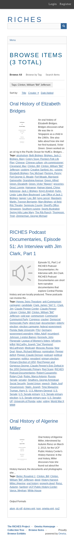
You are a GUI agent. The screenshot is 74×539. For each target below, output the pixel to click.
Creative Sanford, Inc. (41, 169)
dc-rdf (19, 508)
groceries (58, 184)
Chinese (20, 162)
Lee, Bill (31, 198)
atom (12, 508)
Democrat (55, 319)
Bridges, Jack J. (52, 155)
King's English (46, 191)
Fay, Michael (36, 173)
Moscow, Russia (44, 348)
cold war (25, 315)
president (35, 358)
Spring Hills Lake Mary (22, 212)
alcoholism (22, 155)
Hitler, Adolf (40, 333)
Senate (13, 380)
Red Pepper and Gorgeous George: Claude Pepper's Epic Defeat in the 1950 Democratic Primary (37, 366)
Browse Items (36, 530)
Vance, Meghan (18, 490)
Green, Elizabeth (19, 184)
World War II (57, 401)
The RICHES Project (18, 526)
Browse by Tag (34, 74)
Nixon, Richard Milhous (28, 351)
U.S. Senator (54, 397)
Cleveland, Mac (18, 166)
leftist (12, 344)
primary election (50, 358)
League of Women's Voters (36, 340)
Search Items (53, 74)
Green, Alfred (51, 180)
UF (11, 401)
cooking (25, 169)
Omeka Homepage (44, 526)
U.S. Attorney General (40, 390)
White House (34, 490)
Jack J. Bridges (30, 191)
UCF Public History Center (43, 487)
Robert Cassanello (47, 372)
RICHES (25, 19)
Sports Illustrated (50, 208)
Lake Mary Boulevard (28, 194)
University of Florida (24, 401)
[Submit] (64, 26)
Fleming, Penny (52, 173)
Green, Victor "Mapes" (40, 184)
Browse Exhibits (16, 533)
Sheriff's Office (51, 205)
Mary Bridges (45, 201)
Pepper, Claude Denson (30, 355)
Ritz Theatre (16, 205)
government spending (21, 333)
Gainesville (16, 180)
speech (46, 383)
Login (53, 4)
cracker (45, 319)
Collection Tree (15, 530)
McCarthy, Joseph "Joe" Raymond (34, 344)
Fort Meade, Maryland (46, 176)
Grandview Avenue (33, 180)
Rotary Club (16, 376)
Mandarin (56, 198)
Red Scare (47, 369)
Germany (47, 330)
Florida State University (22, 330)
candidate (27, 305)
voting (46, 401)
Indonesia (15, 191)
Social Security (18, 383)
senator (23, 380)
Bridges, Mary (17, 159)
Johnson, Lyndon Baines (23, 337)
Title (24, 93)
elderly (60, 323)
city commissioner (53, 162)
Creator (32, 93)
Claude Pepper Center (27, 308)
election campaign (29, 326)
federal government (50, 326)
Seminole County (33, 205)
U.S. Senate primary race (32, 397)
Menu (13, 40)
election (14, 326)
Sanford (23, 487)
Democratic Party (19, 323)
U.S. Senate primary (29, 394)
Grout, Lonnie (17, 187)
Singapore (15, 208)
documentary (48, 323)
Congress (34, 319)
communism (37, 315)
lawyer (22, 198)
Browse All (16, 74)
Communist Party (19, 319)
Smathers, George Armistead (43, 380)
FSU (38, 330)
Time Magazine (50, 387)
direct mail (34, 323)
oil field (57, 201)
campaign (15, 305)
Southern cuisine (31, 208)
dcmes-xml (29, 508)
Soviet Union (34, 383)
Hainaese (30, 187)
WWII (12, 405)
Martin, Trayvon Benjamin (23, 201)
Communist (51, 315)
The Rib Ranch (43, 212)
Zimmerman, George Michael (31, 216)
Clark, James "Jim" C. (44, 305)
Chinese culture (34, 162)
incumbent (53, 333)
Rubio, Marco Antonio (35, 376)
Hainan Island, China (48, 187)
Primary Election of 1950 (23, 362)
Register (65, 4)
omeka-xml (48, 508)
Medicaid (30, 348)
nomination (48, 351)
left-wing (55, 340)
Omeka (62, 533)
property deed (47, 483)
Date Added (47, 93)
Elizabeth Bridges (19, 173)
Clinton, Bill (34, 166)
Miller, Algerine (17, 483)
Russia (51, 376)
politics (25, 358)
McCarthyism (17, 348)
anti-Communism (52, 301)
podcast (48, 355)
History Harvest (49, 479)
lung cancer (43, 198)
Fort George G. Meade (22, 176)
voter (39, 401)
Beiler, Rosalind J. (26, 476)
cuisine (58, 169)
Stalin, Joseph (32, 387)
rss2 (57, 508)
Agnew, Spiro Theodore (28, 301)
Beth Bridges (36, 155)
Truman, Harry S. (19, 390)
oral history (32, 483)
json (38, 508)
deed (37, 479)
